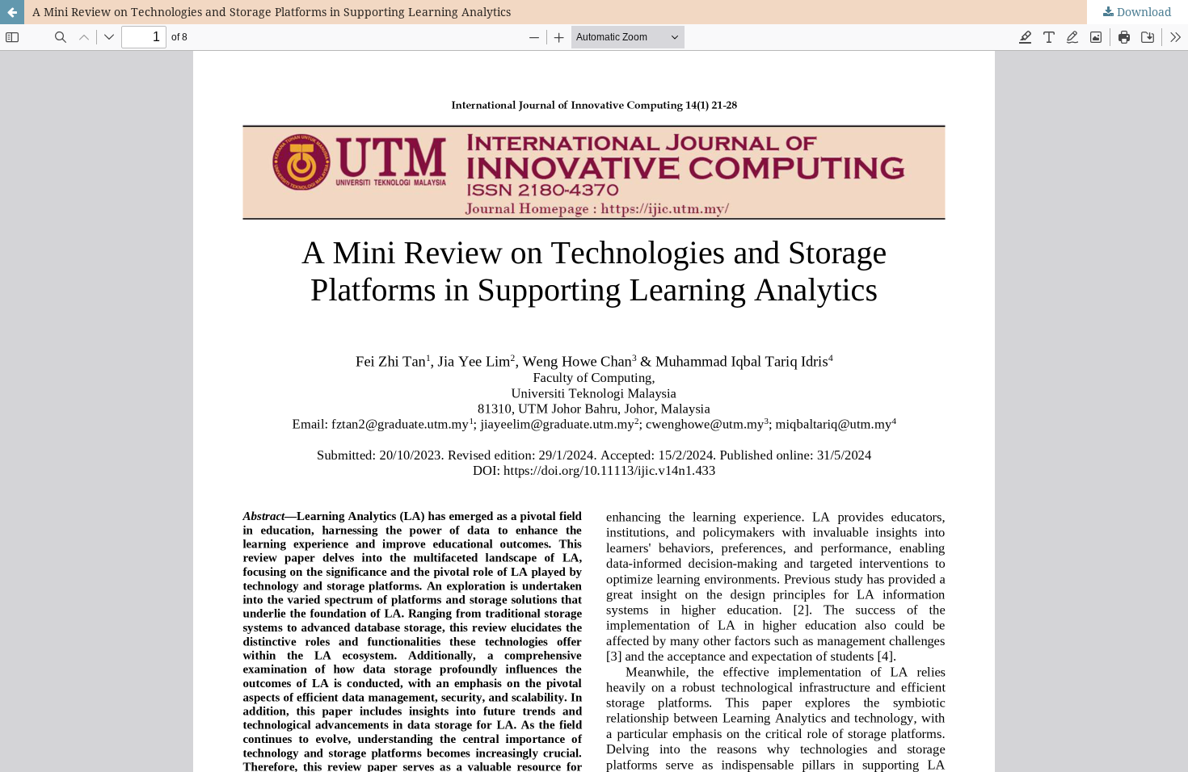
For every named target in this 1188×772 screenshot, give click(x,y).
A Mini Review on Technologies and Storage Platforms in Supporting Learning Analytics (271, 11)
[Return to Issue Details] (12, 12)
